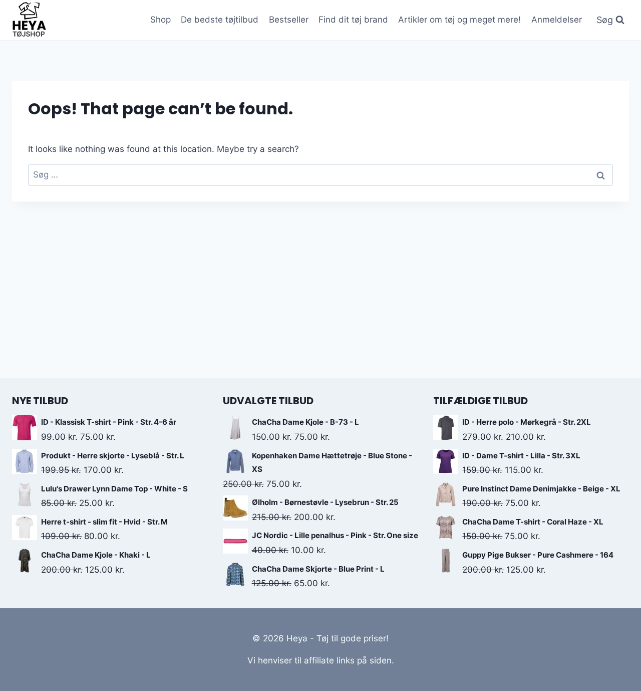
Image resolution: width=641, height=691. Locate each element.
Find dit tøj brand (353, 20)
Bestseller (288, 20)
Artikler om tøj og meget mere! (459, 20)
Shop (160, 20)
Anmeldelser (556, 20)
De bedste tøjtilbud (219, 20)
